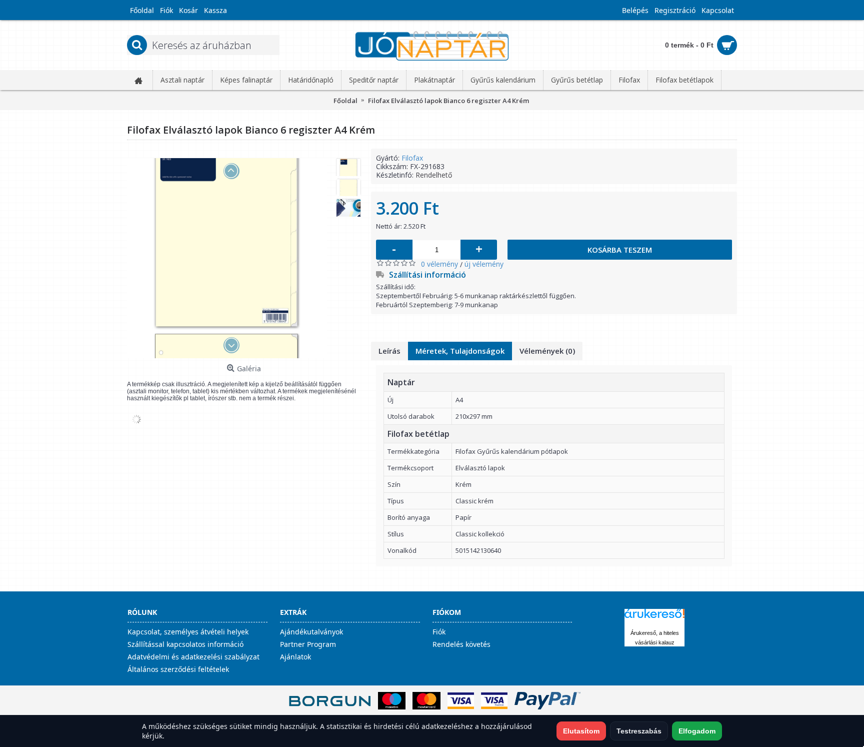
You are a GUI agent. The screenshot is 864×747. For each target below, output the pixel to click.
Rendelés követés (461, 644)
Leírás (389, 351)
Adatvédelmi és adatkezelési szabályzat (194, 656)
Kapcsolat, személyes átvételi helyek (188, 631)
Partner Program (308, 644)
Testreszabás (639, 731)
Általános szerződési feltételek (178, 669)
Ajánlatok (295, 656)
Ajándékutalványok (311, 631)
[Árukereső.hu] (654, 618)
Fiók (439, 631)
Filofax (412, 158)
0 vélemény (439, 264)
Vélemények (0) (547, 351)
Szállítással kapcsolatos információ (186, 644)
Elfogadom (697, 731)
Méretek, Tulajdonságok (460, 351)
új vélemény (484, 264)
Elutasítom (581, 731)
